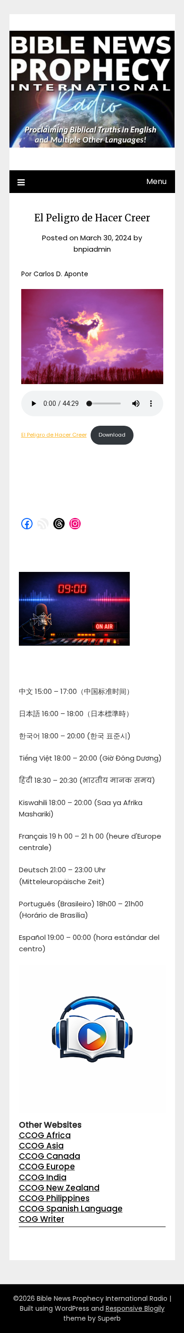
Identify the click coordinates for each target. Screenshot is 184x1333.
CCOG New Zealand (59, 1187)
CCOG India (43, 1177)
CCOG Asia (41, 1145)
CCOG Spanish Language (71, 1208)
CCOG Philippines (54, 1198)
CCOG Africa (45, 1135)
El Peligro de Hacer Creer (54, 434)
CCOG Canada (49, 1156)
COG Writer (41, 1219)
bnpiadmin (92, 249)
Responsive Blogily (135, 1308)
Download (112, 434)
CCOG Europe (47, 1166)
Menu (156, 181)
